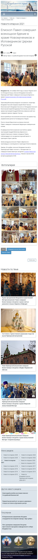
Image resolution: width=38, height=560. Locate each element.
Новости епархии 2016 (10, 469)
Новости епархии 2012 (10, 474)
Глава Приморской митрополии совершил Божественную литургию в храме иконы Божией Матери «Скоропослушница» (17, 437)
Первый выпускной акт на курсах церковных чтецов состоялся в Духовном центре (16, 502)
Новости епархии (21, 18)
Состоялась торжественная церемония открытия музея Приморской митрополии (18, 335)
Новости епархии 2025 (10, 455)
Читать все (32, 260)
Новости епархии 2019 (28, 463)
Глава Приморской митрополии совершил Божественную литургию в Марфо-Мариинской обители (17, 368)
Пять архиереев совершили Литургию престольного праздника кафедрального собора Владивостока (17, 527)
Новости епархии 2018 (10, 466)
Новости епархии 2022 (28, 457)
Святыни (6, 547)
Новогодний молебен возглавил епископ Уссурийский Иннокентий (15, 494)
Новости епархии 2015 (28, 469)
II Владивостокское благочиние (16, 249)
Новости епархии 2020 (28, 460)
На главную (4, 18)
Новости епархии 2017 (28, 466)
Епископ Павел (6, 252)
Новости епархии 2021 (7, 19)
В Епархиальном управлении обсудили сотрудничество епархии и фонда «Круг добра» (17, 517)
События (12, 18)
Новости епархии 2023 (10, 457)
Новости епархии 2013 (28, 471)
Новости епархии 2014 (10, 471)
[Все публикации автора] (36, 56)
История (30, 547)
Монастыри (18, 547)
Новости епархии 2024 (28, 455)
